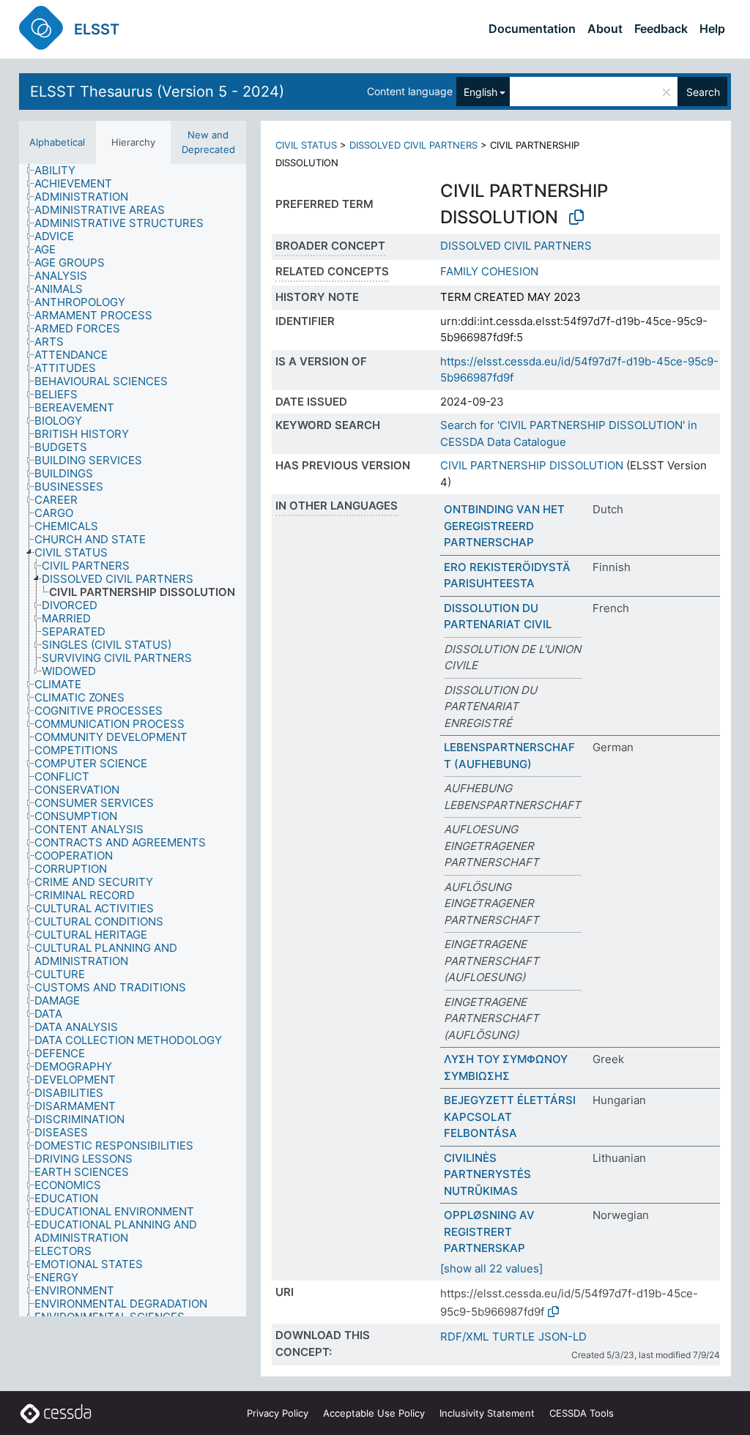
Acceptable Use (374, 1413)
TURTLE (513, 1336)
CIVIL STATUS (306, 145)
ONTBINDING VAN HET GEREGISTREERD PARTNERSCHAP (504, 525)
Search (703, 92)
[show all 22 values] (491, 1268)
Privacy (277, 1413)
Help (712, 28)
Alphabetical (57, 142)
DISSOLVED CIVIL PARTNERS (413, 145)
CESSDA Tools (581, 1413)
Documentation (532, 28)
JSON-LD (562, 1336)
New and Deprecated (208, 142)
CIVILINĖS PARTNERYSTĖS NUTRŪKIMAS (487, 1174)
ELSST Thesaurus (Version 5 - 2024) (157, 91)
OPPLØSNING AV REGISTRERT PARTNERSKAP (489, 1231)
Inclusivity (487, 1413)
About (605, 28)
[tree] (132, 740)
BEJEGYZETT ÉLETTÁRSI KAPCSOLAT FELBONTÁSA (510, 1116)
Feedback (661, 28)
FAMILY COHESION (489, 271)
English (480, 92)
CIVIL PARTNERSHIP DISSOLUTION (531, 465)
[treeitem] (61, 170)
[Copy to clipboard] (576, 217)
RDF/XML (464, 1336)
